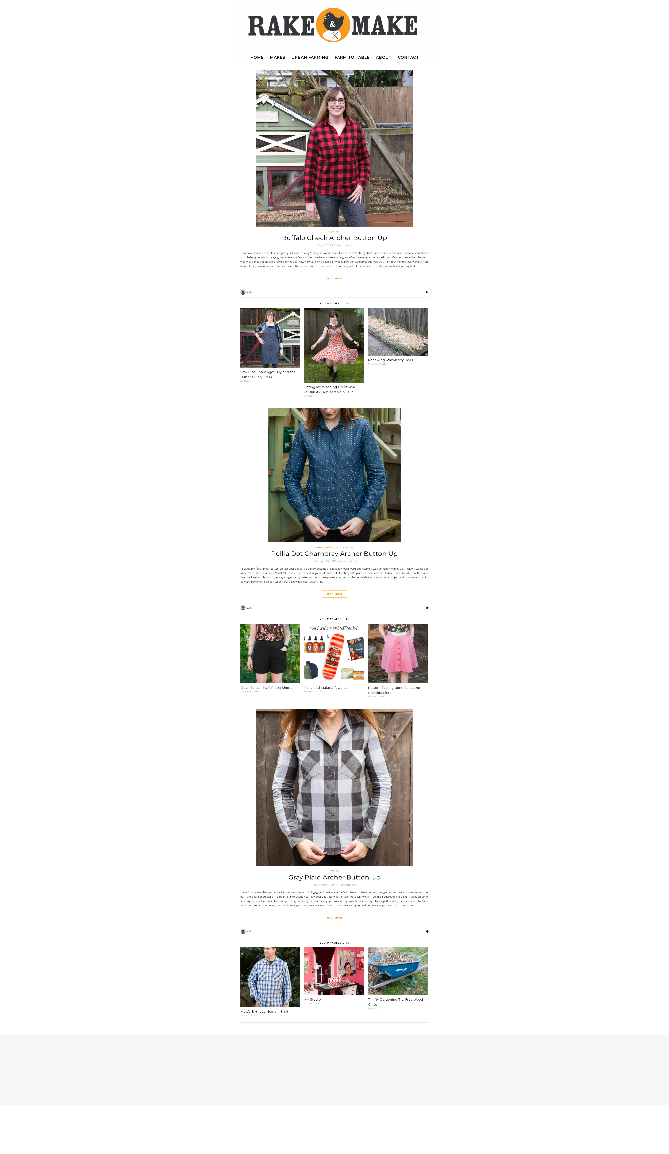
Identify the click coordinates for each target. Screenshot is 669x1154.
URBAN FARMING (309, 57)
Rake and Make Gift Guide (326, 688)
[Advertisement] (268, 1066)
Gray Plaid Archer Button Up (335, 877)
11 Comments (346, 884)
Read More (334, 278)
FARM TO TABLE (352, 57)
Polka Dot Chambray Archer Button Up (334, 553)
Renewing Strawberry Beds (390, 360)
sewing (334, 231)
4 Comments (347, 561)
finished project (328, 547)
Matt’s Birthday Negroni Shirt (264, 1012)
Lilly (249, 292)
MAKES (277, 57)
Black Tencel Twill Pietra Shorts (266, 688)
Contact (408, 57)
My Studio (312, 999)
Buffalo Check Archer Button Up (334, 238)
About (384, 57)
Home (257, 57)
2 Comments (343, 245)
